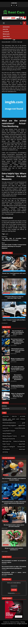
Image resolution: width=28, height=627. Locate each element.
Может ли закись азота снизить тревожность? (6, 360)
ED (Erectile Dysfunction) (9, 423)
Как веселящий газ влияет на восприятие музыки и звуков (6, 333)
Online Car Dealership (19, 441)
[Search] (20, 23)
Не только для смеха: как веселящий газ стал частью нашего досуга (6, 369)
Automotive (6, 27)
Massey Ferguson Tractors (10, 436)
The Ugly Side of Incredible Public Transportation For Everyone (14, 238)
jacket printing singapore (9, 425)
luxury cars (5, 428)
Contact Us (6, 622)
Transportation (7, 38)
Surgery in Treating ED (9, 446)
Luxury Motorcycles (20, 428)
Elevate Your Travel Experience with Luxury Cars (14, 263)
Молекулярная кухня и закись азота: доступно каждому (6, 351)
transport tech (21, 446)
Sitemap (23, 622)
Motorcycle (6, 34)
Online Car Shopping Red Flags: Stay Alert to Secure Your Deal (6, 396)
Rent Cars (17, 593)
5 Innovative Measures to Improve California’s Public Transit (14, 286)
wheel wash (22, 449)
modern (23, 436)
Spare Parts (6, 36)
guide (7, 234)
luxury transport (7, 433)
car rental (22, 416)
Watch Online (24, 23)
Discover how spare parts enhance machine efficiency (14, 419)
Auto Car (5, 29)
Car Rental (6, 31)
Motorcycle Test (7, 441)
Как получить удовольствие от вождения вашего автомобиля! (6, 378)
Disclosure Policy (14, 622)
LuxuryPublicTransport (9, 431)
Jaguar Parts (21, 425)
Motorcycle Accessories (9, 438)
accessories (6, 416)
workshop (5, 452)
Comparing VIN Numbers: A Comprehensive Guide (6, 387)
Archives (4, 406)
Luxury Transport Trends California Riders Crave (14, 310)
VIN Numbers (6, 449)
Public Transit (6, 444)
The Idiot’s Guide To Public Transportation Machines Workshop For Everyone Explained (14, 245)
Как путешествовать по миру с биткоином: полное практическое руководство (6, 342)
